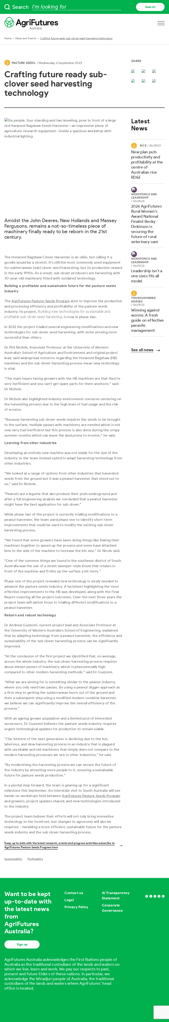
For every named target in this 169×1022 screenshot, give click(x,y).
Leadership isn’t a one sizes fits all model (146, 275)
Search (150, 7)
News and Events (25, 38)
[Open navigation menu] (161, 23)
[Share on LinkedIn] (155, 71)
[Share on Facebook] (144, 71)
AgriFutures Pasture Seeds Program (40, 301)
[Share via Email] (133, 81)
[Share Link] (144, 81)
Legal (69, 900)
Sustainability (13, 859)
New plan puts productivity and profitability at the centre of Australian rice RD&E (147, 165)
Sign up (22, 944)
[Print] (155, 81)
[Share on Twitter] (133, 71)
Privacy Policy (76, 907)
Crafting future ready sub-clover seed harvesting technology (76, 38)
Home (7, 38)
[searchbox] (84, 7)
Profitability (35, 859)
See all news (142, 349)
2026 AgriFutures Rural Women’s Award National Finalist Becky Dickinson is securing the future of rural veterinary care (146, 224)
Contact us (73, 893)
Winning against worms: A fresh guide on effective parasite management (147, 320)
